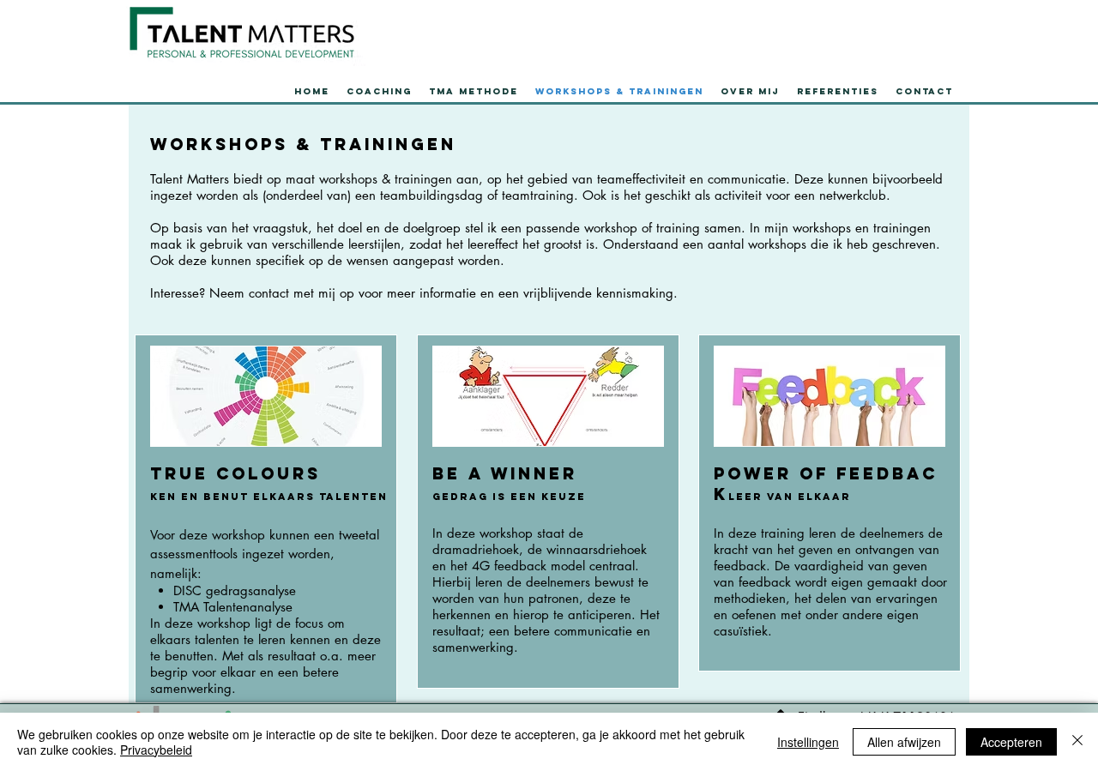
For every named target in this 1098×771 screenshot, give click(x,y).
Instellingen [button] (808, 741)
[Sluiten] (1077, 741)
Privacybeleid (156, 749)
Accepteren (1011, 741)
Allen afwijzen (904, 741)
